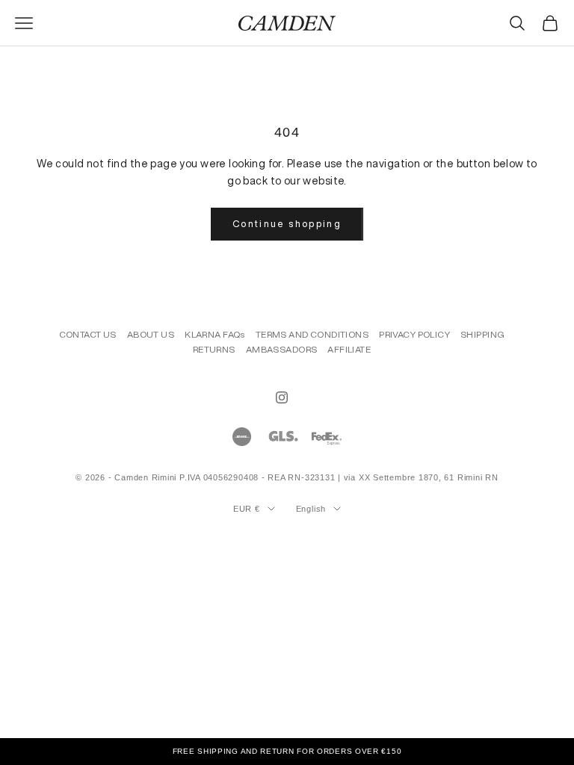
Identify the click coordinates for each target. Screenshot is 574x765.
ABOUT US (150, 334)
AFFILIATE (349, 349)
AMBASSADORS (282, 349)
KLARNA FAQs (215, 334)
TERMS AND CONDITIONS (312, 334)
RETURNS (214, 349)
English (311, 508)
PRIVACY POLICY (414, 334)
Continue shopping (287, 224)
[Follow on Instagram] (281, 397)
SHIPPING (482, 334)
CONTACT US (88, 334)
